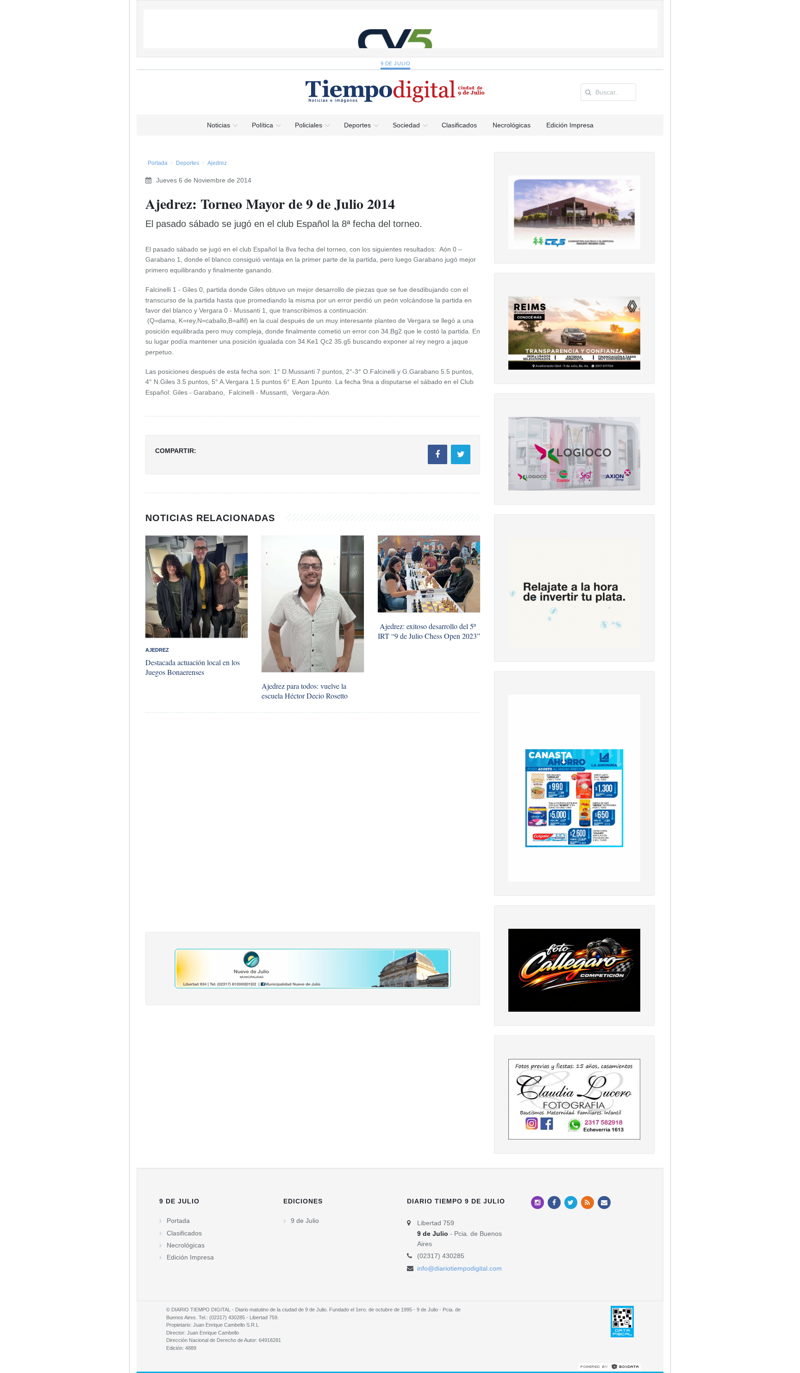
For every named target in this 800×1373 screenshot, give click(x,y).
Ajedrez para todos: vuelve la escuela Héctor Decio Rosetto (305, 690)
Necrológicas (186, 1245)
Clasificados (184, 1233)
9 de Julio (396, 63)
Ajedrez (217, 163)
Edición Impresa (190, 1257)
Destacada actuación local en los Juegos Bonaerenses (192, 667)
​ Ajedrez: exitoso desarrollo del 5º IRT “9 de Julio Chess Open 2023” (429, 631)
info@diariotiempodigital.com (459, 1268)
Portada (158, 163)
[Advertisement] (312, 831)
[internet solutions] (610, 1366)
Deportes (187, 163)
